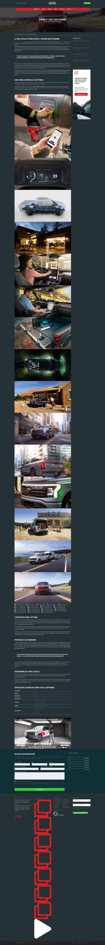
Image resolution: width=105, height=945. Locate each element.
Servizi (43, 9)
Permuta (56, 805)
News (55, 9)
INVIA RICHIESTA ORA (81, 94)
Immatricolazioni (57, 801)
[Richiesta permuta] (81, 73)
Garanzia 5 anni (66, 801)
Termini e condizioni (48, 942)
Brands (49, 9)
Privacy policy (40, 942)
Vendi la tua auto (57, 799)
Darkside (25, 942)
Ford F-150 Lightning (19, 42)
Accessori (61, 9)
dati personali (35, 781)
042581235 (87, 3)
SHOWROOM (36, 9)
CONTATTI (69, 9)
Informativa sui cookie (32, 942)
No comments (76, 44)
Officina (64, 805)
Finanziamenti (65, 799)
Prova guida (56, 803)
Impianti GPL (65, 803)
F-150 (62, 42)
